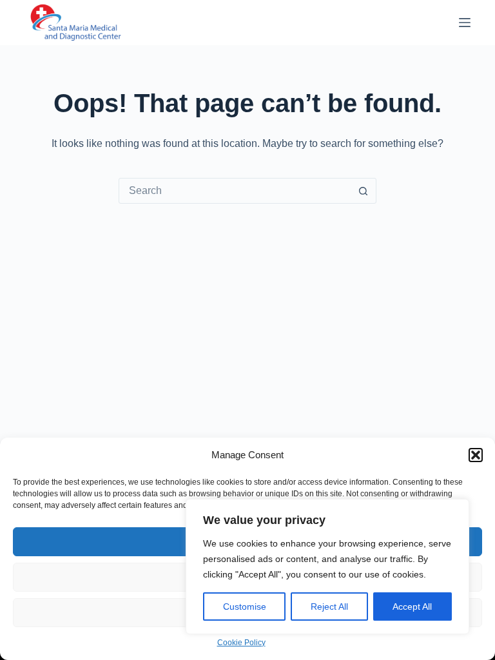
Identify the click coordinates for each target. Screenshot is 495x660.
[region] (327, 566)
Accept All (412, 606)
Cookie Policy (241, 642)
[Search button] (363, 191)
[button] (475, 455)
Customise (244, 606)
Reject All (329, 606)
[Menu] (465, 22)
